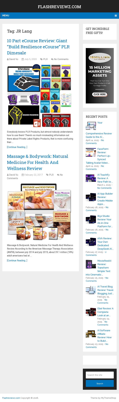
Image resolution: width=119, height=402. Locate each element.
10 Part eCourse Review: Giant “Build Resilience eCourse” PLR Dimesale (38, 47)
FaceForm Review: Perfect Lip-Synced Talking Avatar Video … (98, 156)
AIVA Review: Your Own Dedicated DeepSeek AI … (105, 243)
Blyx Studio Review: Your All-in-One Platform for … (104, 221)
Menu (5, 15)
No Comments (61, 59)
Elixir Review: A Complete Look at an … (105, 312)
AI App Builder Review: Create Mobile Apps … (105, 198)
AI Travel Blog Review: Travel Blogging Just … (105, 290)
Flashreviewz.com (59, 6)
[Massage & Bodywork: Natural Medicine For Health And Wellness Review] (39, 212)
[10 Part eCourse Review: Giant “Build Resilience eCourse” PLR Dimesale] (39, 96)
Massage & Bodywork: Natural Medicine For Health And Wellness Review (37, 162)
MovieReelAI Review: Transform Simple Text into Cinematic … (98, 267)
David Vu (13, 59)
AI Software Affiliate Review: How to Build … (104, 335)
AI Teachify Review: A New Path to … (105, 178)
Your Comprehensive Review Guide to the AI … (99, 129)
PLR (45, 59)
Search (100, 383)
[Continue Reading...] (17, 147)
